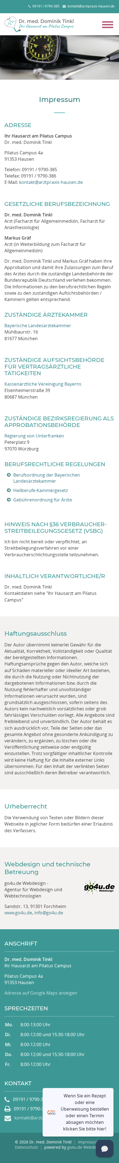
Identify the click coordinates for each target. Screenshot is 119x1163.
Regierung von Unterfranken (34, 436)
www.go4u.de (18, 913)
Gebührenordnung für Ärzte (42, 500)
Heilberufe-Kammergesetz (40, 490)
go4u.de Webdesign (85, 1147)
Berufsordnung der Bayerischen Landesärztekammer (46, 478)
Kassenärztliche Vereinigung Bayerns (42, 384)
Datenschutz (26, 1147)
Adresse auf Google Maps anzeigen (40, 993)
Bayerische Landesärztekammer (37, 326)
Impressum (88, 1142)
